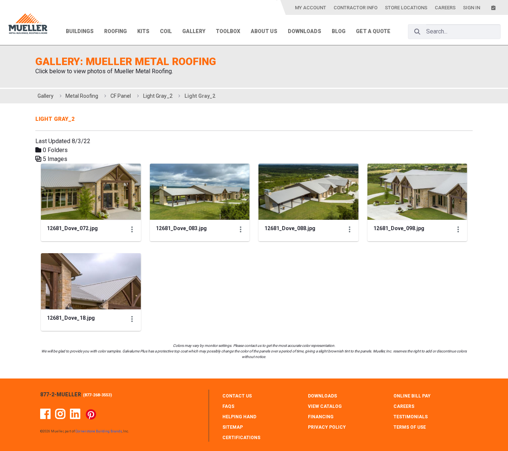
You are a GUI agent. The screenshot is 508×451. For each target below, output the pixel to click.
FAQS (228, 406)
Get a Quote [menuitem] (373, 31)
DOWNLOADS (322, 396)
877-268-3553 (97, 395)
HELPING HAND (239, 416)
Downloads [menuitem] (304, 31)
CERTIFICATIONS (241, 437)
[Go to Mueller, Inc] (28, 25)
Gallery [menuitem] (193, 31)
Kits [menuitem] (143, 31)
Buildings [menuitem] (80, 31)
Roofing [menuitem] (115, 31)
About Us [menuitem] (264, 31)
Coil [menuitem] (166, 31)
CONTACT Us (237, 396)
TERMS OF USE (409, 427)
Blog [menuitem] (338, 31)
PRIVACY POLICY (327, 427)
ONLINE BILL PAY (412, 396)
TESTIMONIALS (410, 416)
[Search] (417, 32)
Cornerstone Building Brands (98, 431)
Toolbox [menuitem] (228, 31)
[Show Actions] (132, 229)
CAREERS (403, 406)
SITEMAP (232, 427)
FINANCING (321, 416)
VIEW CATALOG (325, 406)
